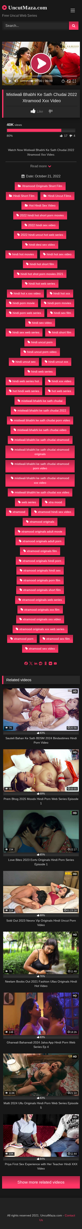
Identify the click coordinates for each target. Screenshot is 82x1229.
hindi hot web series (42, 283)
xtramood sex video (42, 648)
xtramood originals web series (42, 599)
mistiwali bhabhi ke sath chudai (41, 400)
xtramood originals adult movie (41, 531)
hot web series (61, 391)
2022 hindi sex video (42, 225)
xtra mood (55, 502)
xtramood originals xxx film (42, 609)
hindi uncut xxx (58, 361)
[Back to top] (69, 1216)
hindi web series (42, 371)
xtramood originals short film (42, 590)
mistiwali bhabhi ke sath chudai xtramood (42, 439)
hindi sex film (62, 313)
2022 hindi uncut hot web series (42, 234)
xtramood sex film (58, 638)
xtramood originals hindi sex (42, 570)
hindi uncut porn (42, 342)
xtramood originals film (42, 551)
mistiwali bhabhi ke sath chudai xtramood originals (42, 452)
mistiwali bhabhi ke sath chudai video (41, 430)
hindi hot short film (42, 264)
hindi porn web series (27, 313)
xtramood (19, 511)
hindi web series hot (25, 381)
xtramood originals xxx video (42, 619)
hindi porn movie (24, 303)
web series (29, 502)
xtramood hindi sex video (54, 511)
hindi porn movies (59, 303)
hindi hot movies (23, 254)
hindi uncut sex (26, 361)
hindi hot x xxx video (27, 293)
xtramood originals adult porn (41, 541)
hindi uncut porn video (42, 351)
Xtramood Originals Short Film (42, 186)
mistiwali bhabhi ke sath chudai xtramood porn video (42, 466)
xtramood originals (42, 521)
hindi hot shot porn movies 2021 (42, 274)
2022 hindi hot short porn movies (42, 215)
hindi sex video (42, 322)
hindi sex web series (25, 332)
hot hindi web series (26, 391)
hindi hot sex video (59, 254)
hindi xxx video (61, 381)
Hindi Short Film (23, 195)
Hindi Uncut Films (59, 195)
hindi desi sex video (42, 244)
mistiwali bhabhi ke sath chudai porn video (42, 420)
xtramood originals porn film (41, 580)
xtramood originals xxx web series (41, 629)
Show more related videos (41, 1182)
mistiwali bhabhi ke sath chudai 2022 (41, 410)
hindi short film (61, 332)
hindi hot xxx (61, 293)
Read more (39, 166)
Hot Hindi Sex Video (42, 205)
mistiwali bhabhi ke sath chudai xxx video (42, 492)
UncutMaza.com (27, 8)
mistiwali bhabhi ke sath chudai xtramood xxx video (42, 480)
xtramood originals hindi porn (41, 560)
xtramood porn (23, 638)
